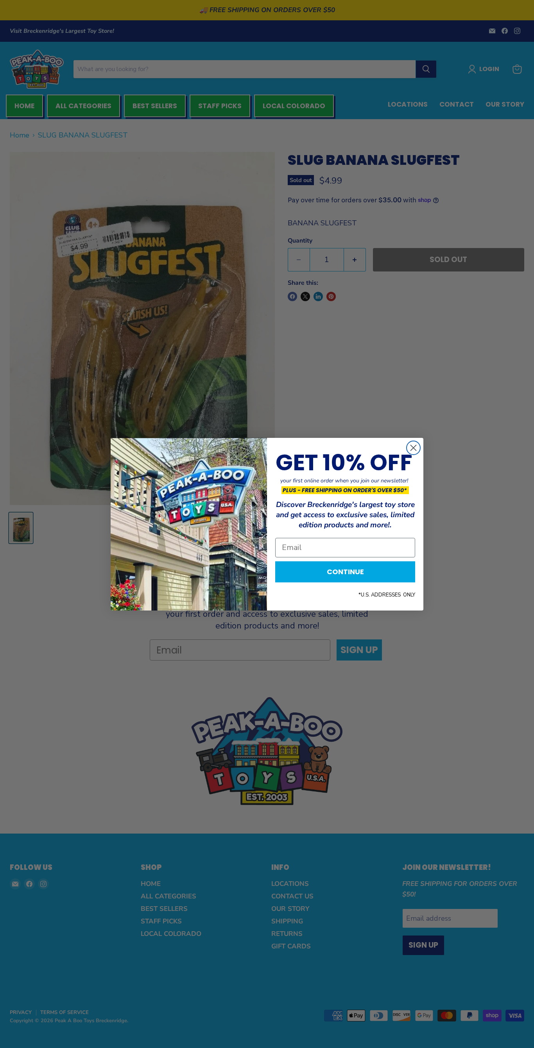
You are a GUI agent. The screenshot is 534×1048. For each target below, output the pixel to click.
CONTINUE (345, 572)
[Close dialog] (413, 448)
